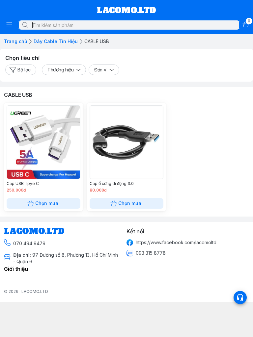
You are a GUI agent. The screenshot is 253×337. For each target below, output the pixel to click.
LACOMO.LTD (34, 291)
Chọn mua (46, 203)
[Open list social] (240, 297)
